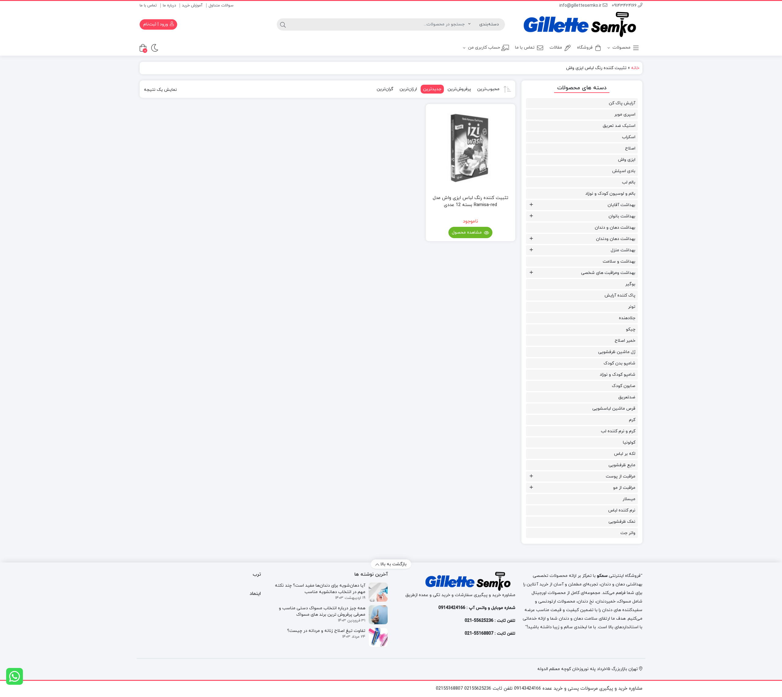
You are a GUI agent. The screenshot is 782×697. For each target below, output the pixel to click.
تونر (631, 307)
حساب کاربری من (483, 47)
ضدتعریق (626, 397)
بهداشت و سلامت (619, 261)
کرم (632, 420)
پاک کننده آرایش (620, 295)
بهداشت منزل (623, 250)
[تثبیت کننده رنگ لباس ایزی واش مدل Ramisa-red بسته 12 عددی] (470, 148)
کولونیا (629, 442)
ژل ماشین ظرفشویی (616, 352)
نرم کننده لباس (621, 510)
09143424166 (625, 6)
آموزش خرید (192, 5)
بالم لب (628, 182)
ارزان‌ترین (408, 89)
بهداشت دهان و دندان (615, 227)
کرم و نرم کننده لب (618, 431)
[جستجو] (283, 24)
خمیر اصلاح (625, 341)
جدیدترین (432, 89)
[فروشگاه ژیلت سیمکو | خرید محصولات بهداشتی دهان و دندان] (582, 24)
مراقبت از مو (624, 488)
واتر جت (627, 533)
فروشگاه (585, 47)
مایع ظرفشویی (621, 465)
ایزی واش (626, 160)
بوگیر (630, 284)
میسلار (629, 499)
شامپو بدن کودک (619, 363)
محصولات (620, 47)
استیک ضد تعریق (619, 126)
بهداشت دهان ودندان (615, 239)
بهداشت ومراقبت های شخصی (608, 273)
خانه (635, 68)
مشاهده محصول (467, 232)
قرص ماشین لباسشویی (613, 408)
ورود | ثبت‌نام (156, 24)
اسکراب (628, 137)
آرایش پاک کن (622, 103)
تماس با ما (148, 5)
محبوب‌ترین (488, 89)
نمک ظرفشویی (621, 522)
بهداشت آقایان (621, 205)
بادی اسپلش (623, 171)
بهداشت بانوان (621, 216)
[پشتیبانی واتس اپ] (14, 676)
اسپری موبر (624, 114)
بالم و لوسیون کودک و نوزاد (610, 194)
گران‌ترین (385, 89)
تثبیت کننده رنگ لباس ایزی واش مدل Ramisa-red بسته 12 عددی (470, 201)
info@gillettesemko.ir (581, 6)
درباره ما (169, 5)
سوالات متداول (221, 5)
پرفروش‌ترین (459, 89)
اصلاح (630, 148)
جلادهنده (627, 318)
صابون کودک (623, 386)
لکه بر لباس (624, 454)
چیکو (630, 329)
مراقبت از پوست (620, 476)
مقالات (556, 47)
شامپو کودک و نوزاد (617, 375)
